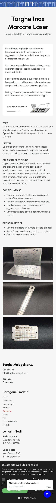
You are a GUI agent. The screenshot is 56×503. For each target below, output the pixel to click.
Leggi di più (41, 474)
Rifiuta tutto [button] (41, 491)
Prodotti (18, 33)
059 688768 (8, 369)
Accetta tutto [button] (14, 491)
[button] (28, 498)
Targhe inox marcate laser (38, 33)
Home (8, 33)
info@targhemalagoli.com (15, 373)
